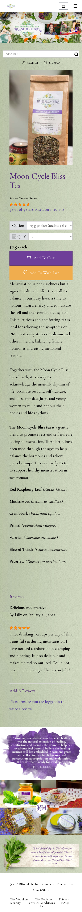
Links (39, 906)
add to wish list (44, 272)
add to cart (44, 258)
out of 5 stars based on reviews (37, 209)
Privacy (64, 899)
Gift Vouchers (19, 899)
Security (15, 902)
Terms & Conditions (41, 902)
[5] (11, 204)
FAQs (65, 902)
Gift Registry (44, 899)
